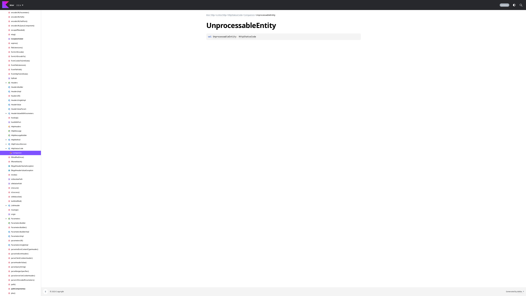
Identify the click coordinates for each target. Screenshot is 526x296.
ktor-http (210, 15)
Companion (249, 15)
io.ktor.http (221, 15)
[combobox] (20, 5)
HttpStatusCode (235, 15)
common (504, 5)
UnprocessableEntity (224, 36)
